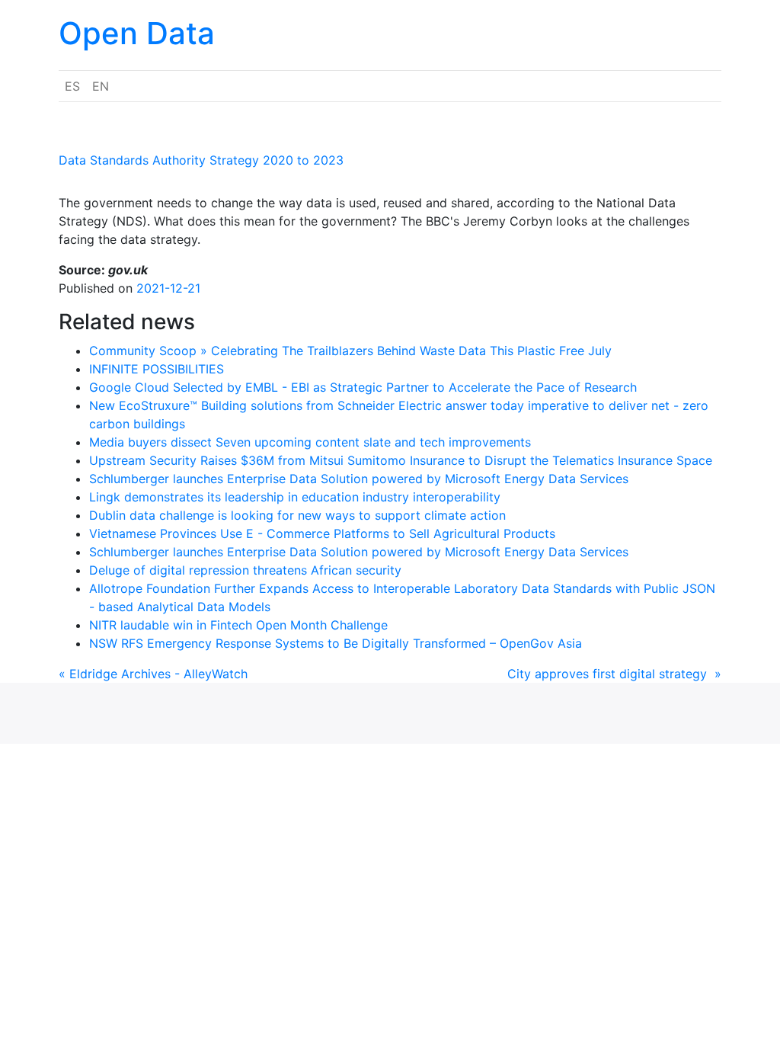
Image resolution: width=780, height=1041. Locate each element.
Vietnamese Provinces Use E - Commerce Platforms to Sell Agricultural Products (322, 533)
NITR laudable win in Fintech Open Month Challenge (238, 625)
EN (100, 86)
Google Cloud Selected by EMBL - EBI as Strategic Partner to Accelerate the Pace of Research (363, 387)
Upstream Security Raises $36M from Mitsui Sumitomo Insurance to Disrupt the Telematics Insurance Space (400, 460)
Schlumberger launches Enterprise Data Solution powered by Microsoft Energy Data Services (358, 478)
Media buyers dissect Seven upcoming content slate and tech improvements (310, 442)
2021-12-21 (168, 288)
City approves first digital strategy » (614, 673)
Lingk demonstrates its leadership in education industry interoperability (294, 496)
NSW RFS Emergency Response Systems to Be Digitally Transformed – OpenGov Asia (335, 643)
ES (72, 86)
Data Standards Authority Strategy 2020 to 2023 (201, 160)
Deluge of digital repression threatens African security (245, 570)
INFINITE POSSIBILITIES (156, 368)
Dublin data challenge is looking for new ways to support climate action (297, 515)
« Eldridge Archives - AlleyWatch (153, 673)
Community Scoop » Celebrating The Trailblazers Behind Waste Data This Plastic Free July (350, 350)
